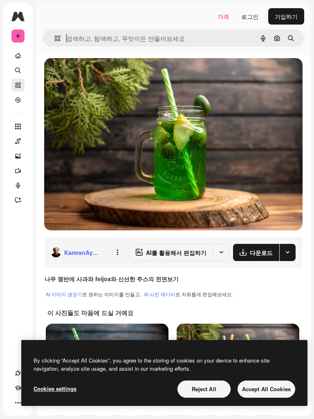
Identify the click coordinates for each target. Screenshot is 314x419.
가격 (223, 16)
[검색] (18, 70)
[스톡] (18, 85)
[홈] (18, 55)
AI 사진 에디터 (159, 294)
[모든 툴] (18, 126)
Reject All (204, 389)
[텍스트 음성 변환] (18, 185)
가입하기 (286, 16)
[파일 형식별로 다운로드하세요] (287, 252)
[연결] (18, 373)
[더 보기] (18, 402)
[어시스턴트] (18, 200)
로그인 (249, 16)
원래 (91, 73)
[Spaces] (18, 141)
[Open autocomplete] (54, 38)
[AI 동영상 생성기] (18, 170)
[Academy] (18, 387)
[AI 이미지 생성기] (18, 155)
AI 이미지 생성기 (64, 294)
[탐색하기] (18, 99)
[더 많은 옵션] (117, 252)
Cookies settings (55, 388)
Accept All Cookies (266, 389)
